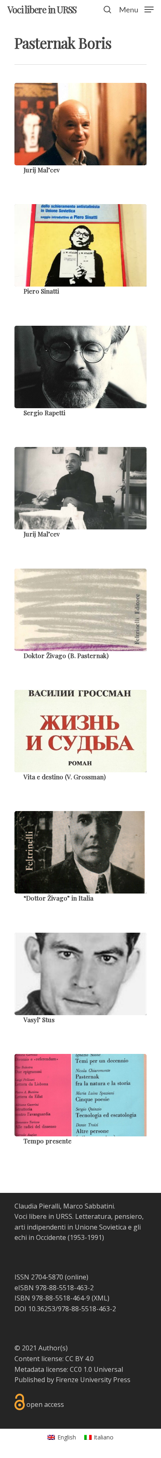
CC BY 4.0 (79, 1358)
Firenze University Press (93, 1379)
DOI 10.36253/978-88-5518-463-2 (65, 1308)
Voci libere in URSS (41, 9)
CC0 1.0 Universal (96, 1369)
